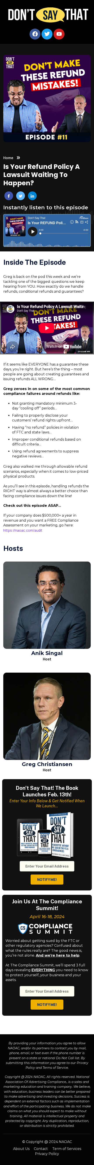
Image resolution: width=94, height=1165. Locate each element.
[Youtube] (59, 34)
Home (8, 157)
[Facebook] (35, 34)
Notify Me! (47, 879)
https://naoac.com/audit (22, 530)
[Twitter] (47, 34)
